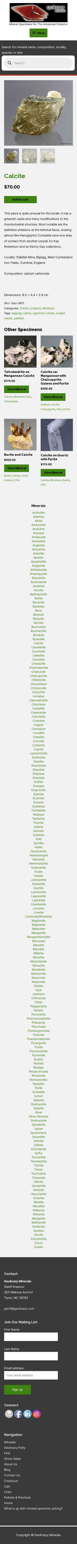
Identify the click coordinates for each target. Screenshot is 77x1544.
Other (38, 1002)
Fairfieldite (39, 810)
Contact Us (12, 1475)
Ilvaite (38, 871)
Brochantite (38, 631)
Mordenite (38, 969)
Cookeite (39, 720)
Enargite (38, 786)
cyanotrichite (38, 753)
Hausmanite (38, 851)
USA (17, 480)
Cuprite (39, 749)
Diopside (38, 769)
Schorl (38, 1096)
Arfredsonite (38, 569)
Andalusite (39, 537)
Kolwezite (38, 884)
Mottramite (38, 973)
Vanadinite (39, 1185)
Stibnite (38, 1141)
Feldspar (38, 814)
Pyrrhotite (38, 1055)
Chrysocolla (38, 688)
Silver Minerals (38, 1116)
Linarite (39, 912)
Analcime (38, 529)
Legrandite (38, 896)
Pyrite (66, 409)
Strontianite (38, 1149)
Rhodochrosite (38, 1071)
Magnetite (38, 924)
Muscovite (38, 977)
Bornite (38, 622)
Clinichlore (38, 704)
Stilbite (38, 1145)
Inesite (38, 875)
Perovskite (38, 1014)
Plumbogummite (38, 1030)
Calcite (24, 308)
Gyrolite (38, 843)
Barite (7, 475)
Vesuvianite (38, 1194)
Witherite (39, 1214)
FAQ (7, 1453)
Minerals (10, 1442)
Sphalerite (38, 1124)
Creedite (38, 737)
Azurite (38, 590)
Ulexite (38, 1181)
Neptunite (38, 981)
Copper (38, 724)
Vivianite (38, 1198)
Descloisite (38, 765)
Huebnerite (38, 867)
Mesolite (38, 945)
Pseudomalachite (38, 1039)
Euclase (38, 802)
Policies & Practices (17, 1497)
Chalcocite (38, 671)
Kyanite (39, 888)
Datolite (38, 761)
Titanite (38, 1165)
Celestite (38, 655)
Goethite (38, 835)
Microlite (38, 949)
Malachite (38, 928)
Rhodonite (38, 1075)
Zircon (38, 1243)
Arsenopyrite (38, 573)
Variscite (38, 1190)
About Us (10, 1464)
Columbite (38, 716)
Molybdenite (38, 961)
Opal (38, 990)
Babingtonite (38, 594)
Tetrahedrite (11, 401)
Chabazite (38, 663)
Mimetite (38, 957)
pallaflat (19, 318)
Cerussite (38, 659)
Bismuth (38, 614)
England (35, 308)
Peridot (38, 1010)
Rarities (39, 1063)
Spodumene (38, 1132)
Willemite (39, 1210)
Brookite (38, 635)
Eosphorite (38, 790)
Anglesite (38, 545)
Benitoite (38, 606)
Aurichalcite (38, 582)
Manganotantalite (38, 937)
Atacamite (38, 578)
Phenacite (38, 1022)
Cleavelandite (38, 700)
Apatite (38, 557)
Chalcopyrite (48, 409)
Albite (38, 520)
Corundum (39, 728)
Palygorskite (38, 1006)
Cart (7, 1486)
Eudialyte (38, 806)
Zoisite (38, 1247)
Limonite (38, 908)
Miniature (48, 308)
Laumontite (38, 892)
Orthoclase (38, 998)
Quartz (66, 480)
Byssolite (39, 639)
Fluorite (39, 822)
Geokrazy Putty (14, 1448)
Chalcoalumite (38, 667)
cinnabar (38, 696)
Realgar (38, 1067)
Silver (38, 1112)
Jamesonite (38, 879)
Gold (39, 839)
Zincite (38, 1234)
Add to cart (20, 199)
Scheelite (38, 1092)
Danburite (38, 757)
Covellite (38, 733)
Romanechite (38, 1079)
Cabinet (45, 404)
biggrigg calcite (21, 313)
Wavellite (39, 1206)
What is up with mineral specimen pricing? (33, 1508)
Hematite (38, 859)
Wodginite (38, 1218)
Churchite (38, 692)
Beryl (38, 610)
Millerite (38, 953)
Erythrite (38, 798)
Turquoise (38, 1177)
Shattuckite (38, 1104)
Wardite (38, 1202)
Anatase (38, 533)
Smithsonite (38, 1120)
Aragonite (38, 565)
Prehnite (38, 1034)
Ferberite (39, 818)
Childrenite (38, 680)
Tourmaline (38, 1173)
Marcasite (38, 941)
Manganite (38, 932)
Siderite (38, 1108)
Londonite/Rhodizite (38, 916)
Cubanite (38, 745)
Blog (7, 1470)
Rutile (38, 1088)
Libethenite (38, 904)
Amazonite (38, 524)
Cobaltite (38, 708)
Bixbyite (38, 618)
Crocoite (38, 741)
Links (7, 1492)
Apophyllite (38, 561)
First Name (11, 1329)
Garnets (38, 830)
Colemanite (38, 712)
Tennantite (38, 1157)
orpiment (39, 994)
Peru (28, 396)
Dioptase (39, 773)
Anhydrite (38, 549)
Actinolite (38, 512)
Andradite (38, 541)
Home (8, 1503)
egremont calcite (43, 313)
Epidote (38, 794)
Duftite (38, 782)
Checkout (11, 1481)
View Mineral (16, 389)
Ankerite (38, 553)
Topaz (38, 1169)
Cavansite (38, 651)
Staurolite (38, 1136)
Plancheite (39, 1026)
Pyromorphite (39, 1051)
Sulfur (39, 1153)
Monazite (38, 965)
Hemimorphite (38, 863)
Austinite (38, 586)
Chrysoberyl (38, 684)
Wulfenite (38, 1226)
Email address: (14, 1368)
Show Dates (12, 1459)
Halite (38, 847)
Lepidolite (38, 900)
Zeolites (38, 1230)
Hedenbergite (38, 855)
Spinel (38, 1128)
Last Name (11, 1349)
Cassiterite (38, 647)
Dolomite (38, 777)
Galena (38, 826)
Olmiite (38, 986)
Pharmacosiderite (38, 1018)
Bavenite (38, 602)
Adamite (38, 516)
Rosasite (38, 1083)
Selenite (38, 1100)
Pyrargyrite (38, 1043)
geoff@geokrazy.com (19, 1308)
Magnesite (39, 920)
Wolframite (38, 1222)
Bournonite (38, 626)
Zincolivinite (38, 1238)
